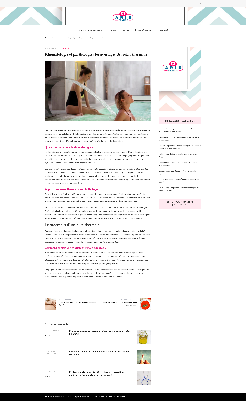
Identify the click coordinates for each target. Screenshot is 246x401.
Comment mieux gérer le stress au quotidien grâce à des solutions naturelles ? (180, 130)
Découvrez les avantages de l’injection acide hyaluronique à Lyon (177, 172)
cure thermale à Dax (74, 183)
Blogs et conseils (144, 30)
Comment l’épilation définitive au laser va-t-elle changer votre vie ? (99, 353)
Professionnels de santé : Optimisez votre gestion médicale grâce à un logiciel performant (96, 374)
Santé (126, 30)
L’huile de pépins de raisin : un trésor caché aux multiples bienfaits (100, 332)
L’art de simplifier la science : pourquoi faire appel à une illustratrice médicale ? (180, 147)
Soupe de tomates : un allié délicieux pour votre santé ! (179, 180)
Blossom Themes (97, 396)
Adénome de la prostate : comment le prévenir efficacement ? (178, 164)
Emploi (113, 30)
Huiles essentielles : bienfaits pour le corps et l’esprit (178, 155)
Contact (164, 30)
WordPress (120, 396)
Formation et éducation (90, 30)
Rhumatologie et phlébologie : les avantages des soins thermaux (179, 189)
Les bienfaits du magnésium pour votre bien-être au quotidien (179, 138)
